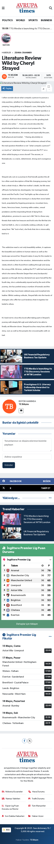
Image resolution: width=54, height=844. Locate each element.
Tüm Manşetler (39, 806)
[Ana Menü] (3, 8)
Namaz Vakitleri (13, 799)
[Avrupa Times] (27, 8)
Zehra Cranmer (23, 53)
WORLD (20, 20)
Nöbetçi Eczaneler (14, 792)
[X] (29, 740)
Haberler (6, 53)
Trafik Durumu (38, 799)
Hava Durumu (38, 792)
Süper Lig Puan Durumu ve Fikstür (10, 807)
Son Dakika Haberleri (14, 816)
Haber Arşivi (37, 816)
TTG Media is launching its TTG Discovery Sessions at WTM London (27, 28)
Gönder (8, 465)
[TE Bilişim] (9, 406)
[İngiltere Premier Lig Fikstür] (50, 636)
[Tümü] (50, 498)
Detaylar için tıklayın (27, 624)
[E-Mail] (21, 410)
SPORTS (32, 20)
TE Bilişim (24, 404)
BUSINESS (46, 20)
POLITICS (7, 20)
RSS (8, 830)
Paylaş (9, 88)
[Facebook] (24, 740)
